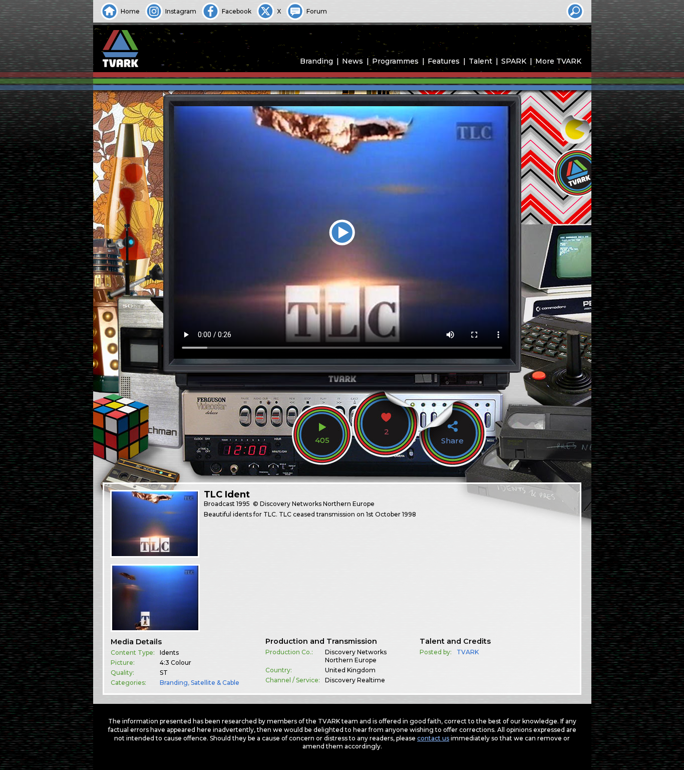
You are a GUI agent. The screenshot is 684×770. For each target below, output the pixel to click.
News (352, 61)
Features (444, 61)
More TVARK (558, 61)
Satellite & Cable (215, 682)
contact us (433, 738)
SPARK (513, 61)
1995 (243, 503)
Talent (480, 61)
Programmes (395, 61)
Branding (316, 61)
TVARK (468, 652)
